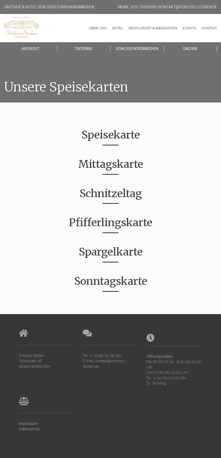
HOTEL (117, 28)
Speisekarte (110, 134)
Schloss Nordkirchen (137, 49)
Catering (83, 49)
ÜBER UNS (98, 28)
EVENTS (189, 28)
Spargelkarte (111, 251)
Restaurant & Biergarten (153, 28)
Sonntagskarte (110, 281)
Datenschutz (29, 429)
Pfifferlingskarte (110, 222)
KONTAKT (209, 28)
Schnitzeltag (111, 193)
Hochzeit (31, 49)
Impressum (28, 423)
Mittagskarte (110, 164)
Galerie (190, 49)
